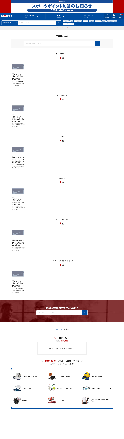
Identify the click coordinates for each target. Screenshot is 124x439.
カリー (71, 21)
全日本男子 (91, 21)
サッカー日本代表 (78, 21)
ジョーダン (66, 21)
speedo (103, 21)
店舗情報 (59, 16)
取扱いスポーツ (30, 16)
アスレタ (85, 21)
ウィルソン (98, 21)
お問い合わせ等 (88, 16)
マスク (72, 23)
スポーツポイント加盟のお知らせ (62, 27)
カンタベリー (66, 23)
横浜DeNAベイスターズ (112, 21)
